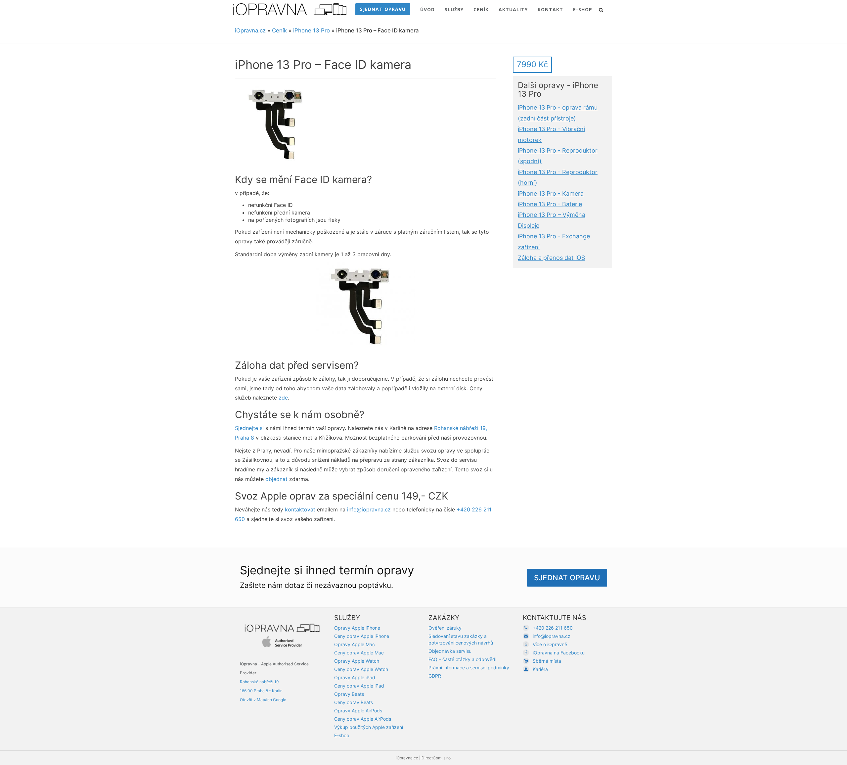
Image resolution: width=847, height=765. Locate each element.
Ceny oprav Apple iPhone (361, 636)
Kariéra (540, 669)
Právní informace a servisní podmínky (468, 667)
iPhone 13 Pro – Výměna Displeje (551, 220)
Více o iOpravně (550, 644)
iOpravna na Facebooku (559, 652)
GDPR (434, 676)
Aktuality (513, 9)
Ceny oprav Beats (353, 702)
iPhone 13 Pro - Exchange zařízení (554, 241)
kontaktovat (300, 509)
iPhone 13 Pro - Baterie (550, 204)
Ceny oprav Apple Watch (361, 669)
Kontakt (550, 9)
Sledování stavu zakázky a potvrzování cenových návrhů (460, 639)
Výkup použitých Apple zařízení (368, 727)
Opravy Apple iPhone (357, 628)
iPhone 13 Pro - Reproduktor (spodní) (558, 156)
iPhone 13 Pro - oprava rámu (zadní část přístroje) (558, 112)
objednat (276, 479)
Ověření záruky (445, 628)
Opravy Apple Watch (356, 661)
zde (283, 397)
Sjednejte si (249, 428)
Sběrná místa (547, 661)
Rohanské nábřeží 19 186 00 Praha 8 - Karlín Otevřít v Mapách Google (263, 690)
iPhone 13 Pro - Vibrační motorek (551, 134)
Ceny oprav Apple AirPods (362, 719)
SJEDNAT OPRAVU (383, 9)
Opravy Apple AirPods (358, 710)
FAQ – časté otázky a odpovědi (462, 659)
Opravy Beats (349, 694)
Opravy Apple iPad (354, 677)
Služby (454, 9)
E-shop (341, 735)
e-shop (582, 9)
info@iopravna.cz (369, 509)
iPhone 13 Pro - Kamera (551, 193)
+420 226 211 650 (553, 628)
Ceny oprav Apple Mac (359, 652)
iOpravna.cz (250, 30)
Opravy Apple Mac (354, 644)
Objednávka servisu (449, 651)
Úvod (427, 9)
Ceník (481, 9)
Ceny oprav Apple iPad (359, 686)
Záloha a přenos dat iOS (551, 257)
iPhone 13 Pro (311, 30)
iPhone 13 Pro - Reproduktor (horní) (558, 177)
